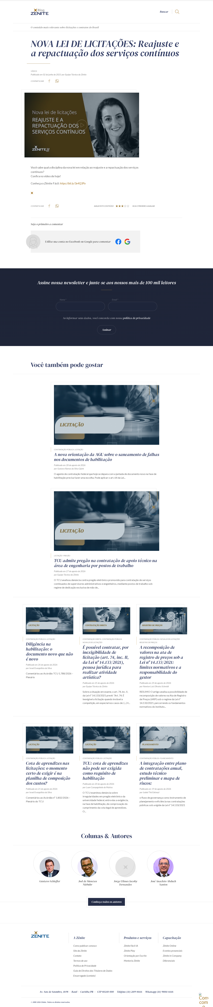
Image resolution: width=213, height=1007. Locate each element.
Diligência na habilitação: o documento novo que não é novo (49, 651)
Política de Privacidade (84, 965)
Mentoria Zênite (132, 960)
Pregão (66, 555)
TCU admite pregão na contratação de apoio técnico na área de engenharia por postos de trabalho (105, 563)
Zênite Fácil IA (131, 945)
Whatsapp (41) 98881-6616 (159, 991)
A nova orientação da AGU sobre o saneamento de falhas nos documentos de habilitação (106, 457)
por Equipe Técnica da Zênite (74, 74)
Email (114, 299)
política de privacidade (136, 318)
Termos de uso (80, 960)
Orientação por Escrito (135, 955)
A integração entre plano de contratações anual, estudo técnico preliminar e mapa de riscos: (163, 773)
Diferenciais (169, 960)
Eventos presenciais (172, 950)
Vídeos (34, 71)
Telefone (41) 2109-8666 (129, 991)
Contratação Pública (64, 449)
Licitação (79, 449)
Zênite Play (129, 950)
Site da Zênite (80, 950)
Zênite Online (169, 945)
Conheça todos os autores (106, 902)
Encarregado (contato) (84, 975)
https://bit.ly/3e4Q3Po (73, 183)
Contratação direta (92, 639)
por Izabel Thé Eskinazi (149, 792)
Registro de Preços (148, 642)
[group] (50, 869)
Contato (77, 955)
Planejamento (166, 758)
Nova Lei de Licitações (92, 642)
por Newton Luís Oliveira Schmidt (154, 686)
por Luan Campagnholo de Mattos (98, 787)
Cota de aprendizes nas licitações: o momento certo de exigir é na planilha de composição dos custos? (48, 773)
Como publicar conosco (85, 945)
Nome (62, 299)
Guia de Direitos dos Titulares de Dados (92, 970)
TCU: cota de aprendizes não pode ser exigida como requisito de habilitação (105, 771)
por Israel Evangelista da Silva (39, 668)
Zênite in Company (172, 955)
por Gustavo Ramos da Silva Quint (69, 468)
